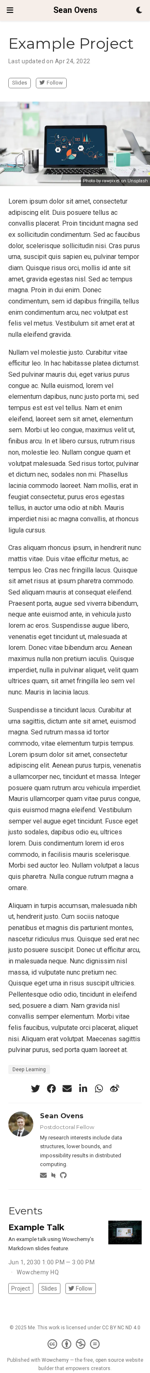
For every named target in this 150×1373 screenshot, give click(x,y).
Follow (55, 83)
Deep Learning (29, 1069)
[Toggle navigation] (10, 10)
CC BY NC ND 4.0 (121, 1328)
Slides (19, 83)
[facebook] (51, 1088)
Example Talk (36, 1227)
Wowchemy (55, 1360)
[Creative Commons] (75, 1344)
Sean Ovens (75, 10)
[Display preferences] (139, 10)
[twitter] (35, 1088)
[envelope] (67, 1088)
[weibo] (114, 1088)
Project (20, 1288)
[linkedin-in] (83, 1088)
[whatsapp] (98, 1088)
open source (109, 1360)
